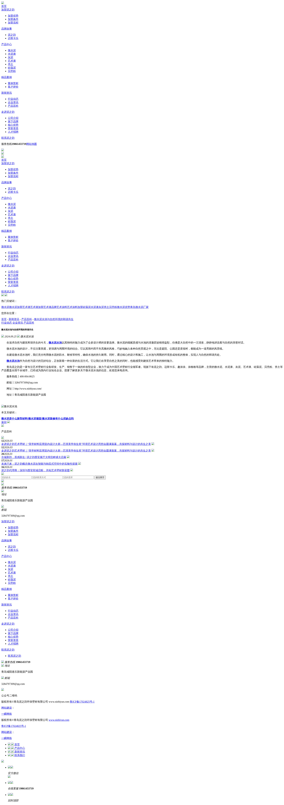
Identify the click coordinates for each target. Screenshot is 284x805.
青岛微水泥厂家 (139, 307)
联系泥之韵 (7, 137)
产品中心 (6, 44)
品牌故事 (6, 28)
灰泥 (10, 57)
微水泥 (12, 50)
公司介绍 (13, 118)
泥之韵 (12, 34)
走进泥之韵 (7, 111)
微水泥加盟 (15, 307)
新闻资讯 (6, 92)
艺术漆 (12, 60)
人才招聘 (13, 131)
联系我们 (19, 755)
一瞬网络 (6, 713)
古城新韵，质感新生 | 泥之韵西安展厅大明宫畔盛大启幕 (33, 457)
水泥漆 (12, 53)
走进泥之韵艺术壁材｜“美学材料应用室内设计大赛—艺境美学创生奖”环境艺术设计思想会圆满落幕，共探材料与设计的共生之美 (76, 444)
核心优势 (13, 124)
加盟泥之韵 (7, 9)
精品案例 (6, 77)
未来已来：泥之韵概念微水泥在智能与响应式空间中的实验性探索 (39, 463)
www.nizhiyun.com (59, 720)
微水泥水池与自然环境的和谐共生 (53, 319)
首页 (4, 6)
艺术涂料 (62, 307)
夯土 (10, 64)
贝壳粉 (12, 71)
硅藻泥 (12, 67)
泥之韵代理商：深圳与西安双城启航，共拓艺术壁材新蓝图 (35, 470)
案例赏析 (13, 83)
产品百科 (13, 105)
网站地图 (31, 144)
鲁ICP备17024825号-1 (82, 701)
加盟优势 (13, 15)
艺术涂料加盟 (75, 307)
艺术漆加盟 (36, 307)
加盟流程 (13, 22)
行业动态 (13, 99)
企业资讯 (13, 102)
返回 (4, 422)
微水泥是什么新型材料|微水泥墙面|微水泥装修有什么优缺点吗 (37, 418)
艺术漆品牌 (50, 307)
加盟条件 (13, 19)
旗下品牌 (13, 121)
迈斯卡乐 (13, 38)
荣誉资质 (13, 128)
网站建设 (6, 707)
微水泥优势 (123, 307)
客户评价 (13, 86)
